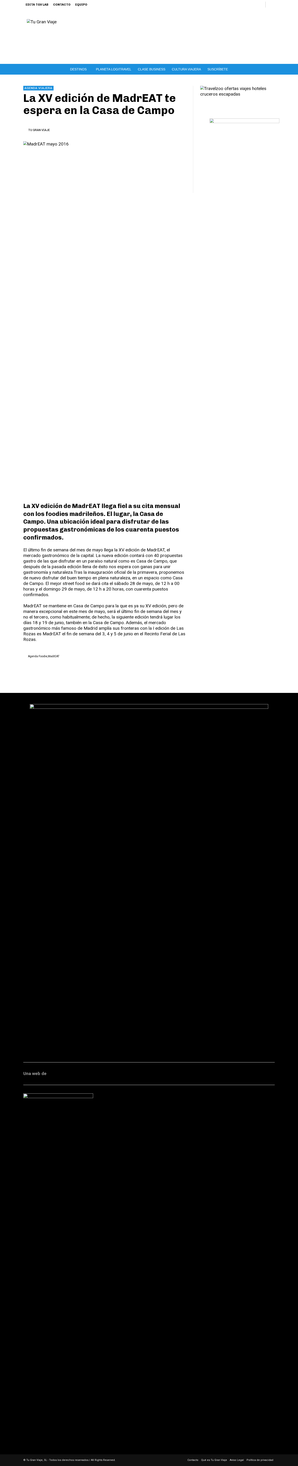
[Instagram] (229, 4)
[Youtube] (259, 4)
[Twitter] (252, 4)
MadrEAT (53, 656)
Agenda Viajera (38, 88)
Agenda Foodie (37, 656)
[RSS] (244, 4)
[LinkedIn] (236, 4)
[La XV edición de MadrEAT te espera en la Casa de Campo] (104, 316)
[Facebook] (221, 4)
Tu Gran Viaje (39, 130)
